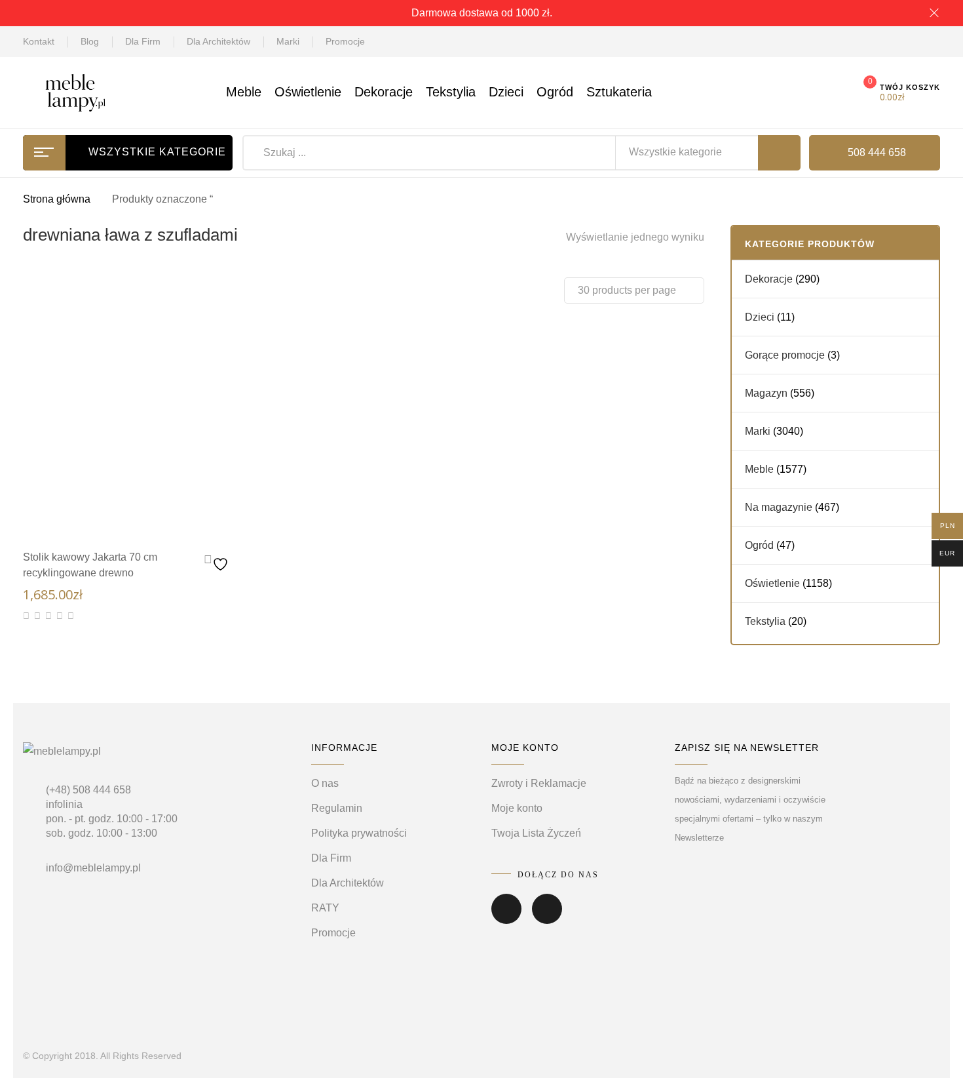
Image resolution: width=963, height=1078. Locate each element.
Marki (287, 41)
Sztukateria (619, 92)
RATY (325, 907)
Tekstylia (451, 92)
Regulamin (336, 808)
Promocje (345, 41)
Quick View (114, 514)
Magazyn (766, 393)
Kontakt (38, 41)
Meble (243, 92)
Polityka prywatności (359, 833)
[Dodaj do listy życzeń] (218, 560)
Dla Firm (142, 41)
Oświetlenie (307, 92)
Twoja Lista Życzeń (536, 833)
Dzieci (506, 92)
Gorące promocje (785, 355)
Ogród (555, 92)
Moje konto (516, 808)
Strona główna (56, 199)
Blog (90, 41)
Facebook (506, 918)
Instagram (547, 918)
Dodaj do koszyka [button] (154, 517)
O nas (325, 783)
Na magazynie (778, 507)
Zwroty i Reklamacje (538, 783)
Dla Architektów (218, 41)
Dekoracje (383, 92)
